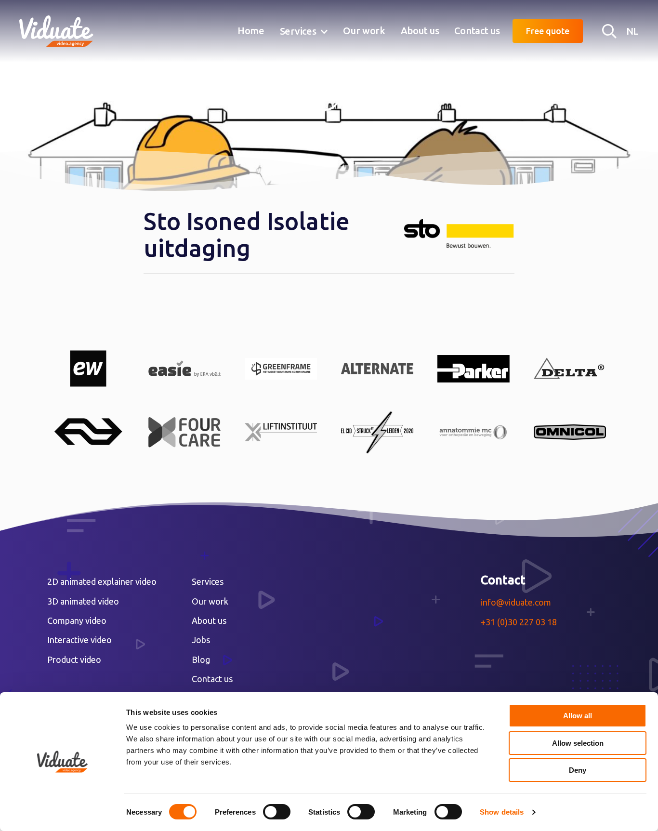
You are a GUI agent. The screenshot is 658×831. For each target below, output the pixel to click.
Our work (364, 30)
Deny (577, 770)
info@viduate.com (516, 602)
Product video (74, 659)
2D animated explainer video (102, 581)
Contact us (477, 30)
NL (632, 31)
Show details (502, 812)
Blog (201, 659)
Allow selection (578, 743)
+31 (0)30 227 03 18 (519, 622)
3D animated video (83, 601)
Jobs (201, 640)
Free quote (547, 31)
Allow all (577, 716)
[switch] (276, 811)
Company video (76, 620)
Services (298, 31)
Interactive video (79, 640)
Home (250, 30)
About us (420, 30)
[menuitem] (251, 31)
